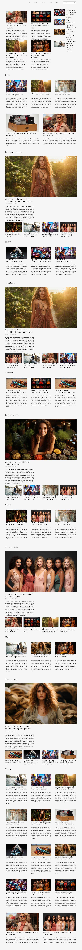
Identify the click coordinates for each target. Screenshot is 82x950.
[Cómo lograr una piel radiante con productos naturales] (13, 227)
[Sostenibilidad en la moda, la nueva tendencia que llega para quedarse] (59, 32)
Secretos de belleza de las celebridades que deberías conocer (67, 234)
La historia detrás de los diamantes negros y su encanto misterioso (14, 261)
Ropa (29, 2)
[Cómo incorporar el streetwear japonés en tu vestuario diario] (59, 22)
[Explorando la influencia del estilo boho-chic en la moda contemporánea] (16, 46)
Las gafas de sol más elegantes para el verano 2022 (16, 391)
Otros (57, 2)
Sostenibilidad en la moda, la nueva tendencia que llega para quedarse (70, 34)
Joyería (35, 2)
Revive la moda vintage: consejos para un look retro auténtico (16, 25)
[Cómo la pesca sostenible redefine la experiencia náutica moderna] (59, 43)
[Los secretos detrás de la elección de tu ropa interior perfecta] (22, 123)
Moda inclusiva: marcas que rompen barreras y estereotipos (41, 55)
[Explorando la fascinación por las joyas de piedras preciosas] (59, 12)
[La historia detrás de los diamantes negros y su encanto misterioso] (16, 252)
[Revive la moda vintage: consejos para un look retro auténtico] (16, 16)
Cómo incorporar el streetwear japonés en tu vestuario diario (71, 23)
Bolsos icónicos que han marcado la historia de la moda (40, 25)
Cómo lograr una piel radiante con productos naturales (13, 234)
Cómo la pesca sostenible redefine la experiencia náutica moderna (71, 46)
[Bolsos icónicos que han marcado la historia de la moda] (41, 16)
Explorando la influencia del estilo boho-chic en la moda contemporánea (16, 55)
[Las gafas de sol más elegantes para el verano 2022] (16, 383)
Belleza (50, 2)
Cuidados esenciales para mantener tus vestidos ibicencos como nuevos (63, 95)
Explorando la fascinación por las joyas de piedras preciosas (71, 14)
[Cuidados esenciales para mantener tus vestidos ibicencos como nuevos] (65, 86)
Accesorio (43, 2)
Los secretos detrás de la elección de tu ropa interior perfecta (68, 762)
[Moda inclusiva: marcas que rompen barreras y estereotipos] (41, 46)
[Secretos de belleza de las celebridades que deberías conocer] (68, 227)
